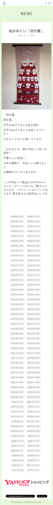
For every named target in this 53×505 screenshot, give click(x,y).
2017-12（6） (18, 470)
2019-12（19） (17, 411)
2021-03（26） (33, 372)
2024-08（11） (17, 275)
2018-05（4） (33, 455)
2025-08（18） (17, 246)
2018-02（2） (17, 465)
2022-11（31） (33, 324)
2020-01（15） (33, 407)
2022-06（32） (17, 338)
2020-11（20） (33, 382)
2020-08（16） (17, 392)
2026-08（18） (17, 216)
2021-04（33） (17, 372)
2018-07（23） (33, 451)
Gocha (20, 502)
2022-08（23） (17, 334)
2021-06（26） (17, 368)
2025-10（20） (17, 241)
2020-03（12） (33, 402)
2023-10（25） (17, 299)
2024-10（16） (17, 270)
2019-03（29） (33, 431)
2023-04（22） (17, 314)
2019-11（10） (33, 411)
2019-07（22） (33, 421)
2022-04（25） (17, 343)
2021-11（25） (33, 353)
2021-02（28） (17, 377)
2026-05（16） (33, 221)
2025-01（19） (33, 260)
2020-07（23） (33, 392)
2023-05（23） (33, 309)
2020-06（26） (17, 397)
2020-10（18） (17, 387)
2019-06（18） (17, 426)
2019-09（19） (33, 416)
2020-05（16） (33, 397)
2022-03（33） (33, 343)
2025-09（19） (33, 241)
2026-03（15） (33, 226)
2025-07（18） (33, 246)
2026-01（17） (33, 231)
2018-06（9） (18, 455)
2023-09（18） (33, 299)
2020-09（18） (33, 387)
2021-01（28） (33, 377)
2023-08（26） (17, 304)
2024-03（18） (33, 285)
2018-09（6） (34, 446)
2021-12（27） (17, 353)
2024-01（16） (33, 290)
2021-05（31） (33, 368)
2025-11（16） (33, 236)
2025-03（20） (33, 255)
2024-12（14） (17, 265)
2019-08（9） (17, 421)
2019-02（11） (18, 436)
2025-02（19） (17, 260)
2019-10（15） (17, 416)
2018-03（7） (33, 460)
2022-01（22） (33, 348)
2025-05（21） (33, 251)
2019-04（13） (17, 431)
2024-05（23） (33, 280)
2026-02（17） (17, 231)
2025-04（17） (17, 255)
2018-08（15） (17, 451)
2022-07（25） (33, 334)
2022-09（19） (33, 329)
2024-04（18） (17, 285)
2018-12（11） (18, 441)
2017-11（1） (33, 470)
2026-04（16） (17, 226)
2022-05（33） (33, 338)
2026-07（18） (33, 216)
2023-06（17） (17, 309)
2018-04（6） (18, 460)
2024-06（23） (17, 280)
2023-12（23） (17, 295)
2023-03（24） (33, 314)
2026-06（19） (17, 221)
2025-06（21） (17, 251)
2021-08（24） (17, 363)
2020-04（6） (17, 402)
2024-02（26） (17, 290)
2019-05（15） (33, 426)
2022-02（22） (17, 348)
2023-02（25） (17, 319)
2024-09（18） (33, 270)
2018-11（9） (34, 441)
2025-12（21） (17, 236)
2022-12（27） (17, 324)
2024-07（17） (33, 275)
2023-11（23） (33, 295)
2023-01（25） (33, 319)
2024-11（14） (33, 265)
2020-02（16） (17, 407)
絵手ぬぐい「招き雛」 (26, 31)
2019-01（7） (34, 436)
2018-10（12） (18, 446)
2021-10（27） (17, 358)
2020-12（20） (17, 382)
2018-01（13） (33, 465)
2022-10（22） (17, 329)
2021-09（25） (33, 358)
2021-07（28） (33, 363)
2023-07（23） (33, 304)
